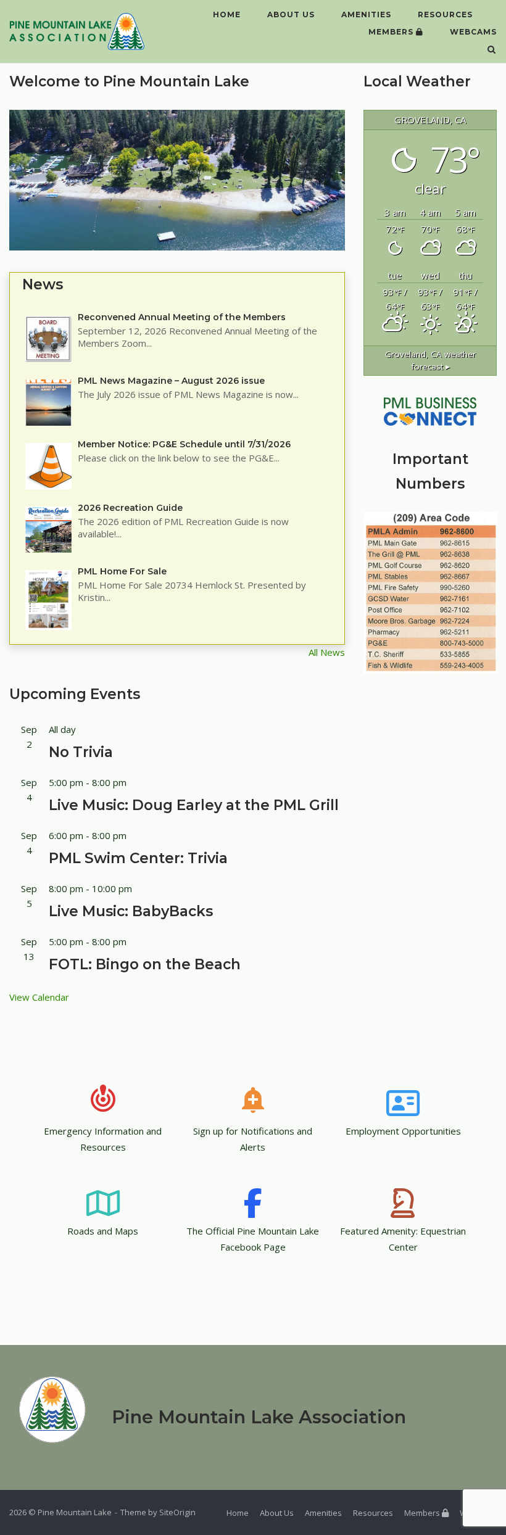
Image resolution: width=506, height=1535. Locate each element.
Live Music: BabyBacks (131, 911)
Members (392, 31)
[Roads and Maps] (103, 1191)
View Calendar (39, 997)
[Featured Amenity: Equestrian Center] (403, 1191)
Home (227, 14)
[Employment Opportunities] (403, 1091)
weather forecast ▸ (430, 360)
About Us (291, 14)
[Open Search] (491, 50)
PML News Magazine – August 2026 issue (171, 380)
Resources (445, 14)
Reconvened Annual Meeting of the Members (182, 317)
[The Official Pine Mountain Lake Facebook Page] (253, 1191)
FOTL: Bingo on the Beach (145, 964)
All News (327, 652)
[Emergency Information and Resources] (103, 1091)
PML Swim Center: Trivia (138, 858)
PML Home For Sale (122, 571)
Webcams (473, 31)
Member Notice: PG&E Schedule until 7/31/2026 (184, 444)
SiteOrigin (177, 1512)
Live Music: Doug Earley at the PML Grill (194, 805)
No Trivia (81, 752)
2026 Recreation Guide (130, 507)
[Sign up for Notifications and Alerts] (253, 1091)
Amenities (366, 14)
